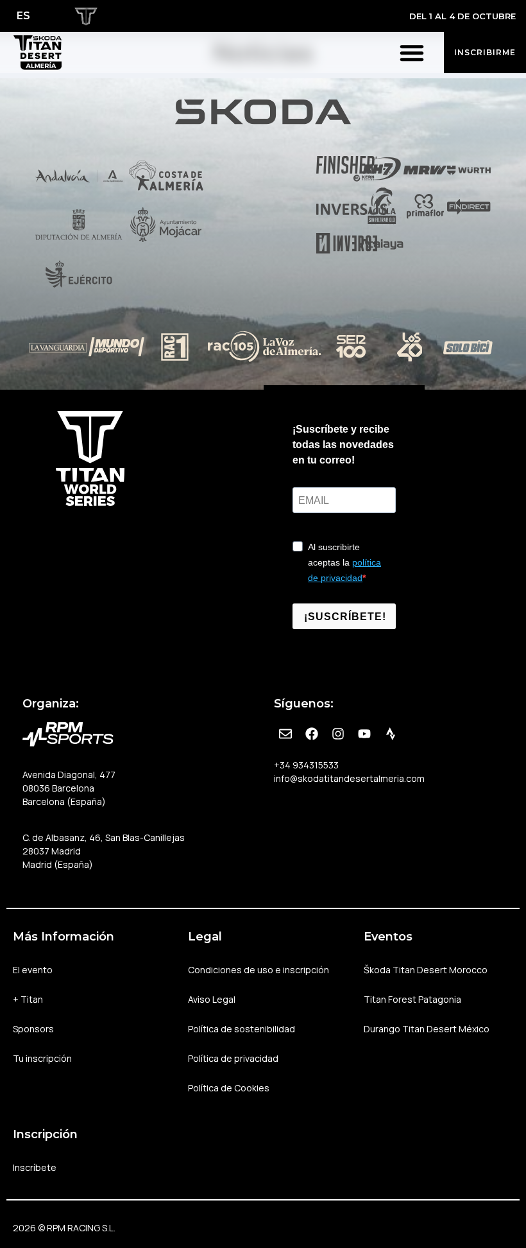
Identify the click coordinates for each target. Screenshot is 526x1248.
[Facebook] (311, 733)
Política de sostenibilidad (241, 1029)
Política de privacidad (233, 1058)
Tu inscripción (42, 1058)
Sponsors (33, 1029)
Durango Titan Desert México (426, 1029)
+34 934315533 (306, 765)
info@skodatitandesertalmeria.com (349, 778)
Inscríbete (34, 1167)
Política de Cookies (228, 1088)
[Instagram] (338, 733)
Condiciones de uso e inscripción (258, 970)
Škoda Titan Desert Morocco (426, 970)
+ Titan (28, 999)
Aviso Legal (211, 999)
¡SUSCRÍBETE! (345, 616)
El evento (33, 970)
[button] (412, 52)
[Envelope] (285, 733)
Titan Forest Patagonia (412, 999)
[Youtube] (364, 733)
